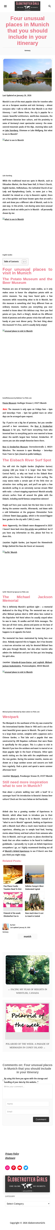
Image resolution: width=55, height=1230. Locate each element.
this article (29, 529)
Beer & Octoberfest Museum (15, 446)
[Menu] (5, 6)
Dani (13, 925)
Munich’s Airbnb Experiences (17, 851)
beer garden (22, 515)
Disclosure (10, 1158)
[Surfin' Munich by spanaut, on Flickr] (27, 570)
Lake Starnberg (11, 130)
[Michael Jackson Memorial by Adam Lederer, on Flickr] (27, 690)
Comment (41, 1119)
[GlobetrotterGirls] (27, 5)
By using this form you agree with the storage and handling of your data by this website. (25, 1080)
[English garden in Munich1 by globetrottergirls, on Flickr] (27, 235)
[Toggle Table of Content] (23, 262)
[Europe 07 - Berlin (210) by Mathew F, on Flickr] (27, 362)
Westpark (15, 775)
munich (27, 936)
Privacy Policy (12, 1153)
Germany (27, 50)
